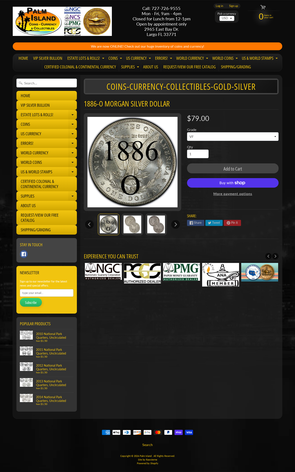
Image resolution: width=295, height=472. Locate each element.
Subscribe (31, 302)
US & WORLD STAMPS (260, 59)
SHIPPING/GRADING (236, 67)
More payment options (232, 194)
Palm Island (146, 455)
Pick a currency (226, 13)
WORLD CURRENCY (192, 59)
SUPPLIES (130, 67)
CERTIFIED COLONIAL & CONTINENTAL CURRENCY (80, 67)
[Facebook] (24, 254)
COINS (115, 59)
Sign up (233, 6)
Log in (219, 6)
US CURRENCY (139, 59)
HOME (23, 58)
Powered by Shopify (147, 463)
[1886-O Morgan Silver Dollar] (108, 224)
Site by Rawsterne (147, 459)
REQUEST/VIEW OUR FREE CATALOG (189, 67)
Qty (190, 147)
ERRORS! (164, 59)
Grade (191, 129)
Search (147, 445)
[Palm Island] (62, 21)
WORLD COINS (225, 59)
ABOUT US (150, 67)
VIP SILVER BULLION (47, 58)
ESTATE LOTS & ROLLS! (86, 59)
